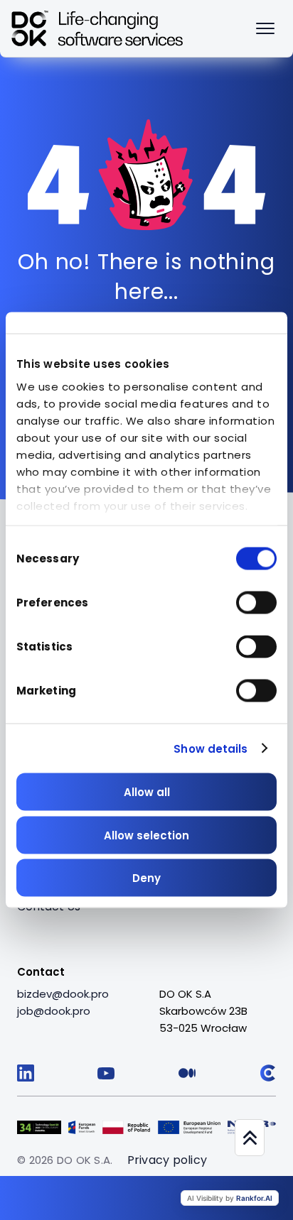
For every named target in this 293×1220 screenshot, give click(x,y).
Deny (146, 878)
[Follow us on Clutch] (267, 1073)
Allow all (147, 792)
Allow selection (146, 834)
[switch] (256, 603)
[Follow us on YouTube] (105, 1073)
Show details (210, 748)
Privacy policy (167, 1160)
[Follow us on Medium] (187, 1073)
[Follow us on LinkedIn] (25, 1073)
